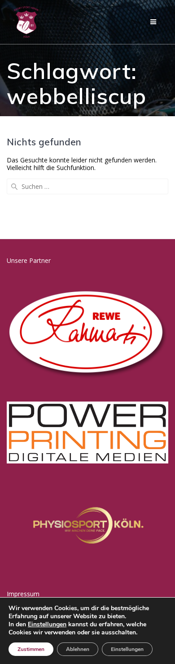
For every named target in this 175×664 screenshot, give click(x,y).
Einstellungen (47, 624)
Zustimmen (31, 649)
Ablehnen (77, 649)
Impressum (23, 594)
